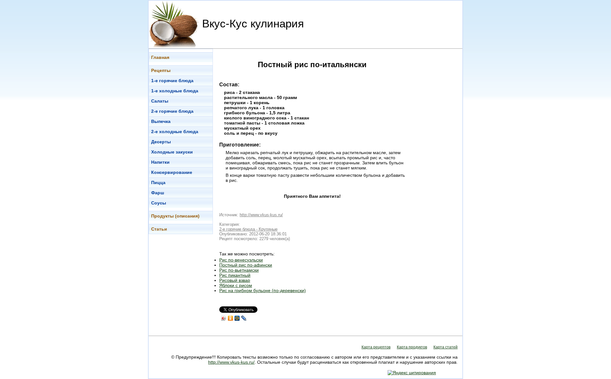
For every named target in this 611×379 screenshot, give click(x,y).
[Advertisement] (436, 144)
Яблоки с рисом (235, 285)
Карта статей (445, 347)
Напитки (160, 162)
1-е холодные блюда (174, 90)
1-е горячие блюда (172, 80)
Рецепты (161, 70)
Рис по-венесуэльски (241, 259)
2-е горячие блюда (172, 111)
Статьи (159, 229)
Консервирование (171, 172)
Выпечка (161, 121)
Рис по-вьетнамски (239, 270)
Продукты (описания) (175, 215)
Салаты (159, 101)
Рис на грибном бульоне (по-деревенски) (262, 290)
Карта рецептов (376, 347)
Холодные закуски (172, 151)
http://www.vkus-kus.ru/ (261, 214)
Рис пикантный (234, 275)
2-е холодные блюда (174, 131)
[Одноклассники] (230, 318)
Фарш (157, 192)
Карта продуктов (412, 347)
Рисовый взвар (234, 280)
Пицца (158, 182)
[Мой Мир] (237, 318)
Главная (160, 57)
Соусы (158, 202)
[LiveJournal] (244, 318)
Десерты (161, 141)
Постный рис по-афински (245, 265)
